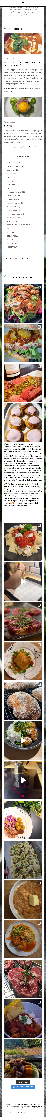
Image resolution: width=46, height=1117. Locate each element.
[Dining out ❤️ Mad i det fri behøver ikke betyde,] (23, 1058)
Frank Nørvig (35, 1104)
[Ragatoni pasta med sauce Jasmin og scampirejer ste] (23, 462)
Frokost (10, 188)
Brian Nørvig (23, 1104)
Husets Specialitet (14, 192)
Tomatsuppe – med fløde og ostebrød (22, 64)
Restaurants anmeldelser (17, 225)
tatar (8, 126)
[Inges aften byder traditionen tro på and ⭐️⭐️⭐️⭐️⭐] (23, 820)
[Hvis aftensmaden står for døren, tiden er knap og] (23, 303)
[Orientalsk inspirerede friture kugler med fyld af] (23, 939)
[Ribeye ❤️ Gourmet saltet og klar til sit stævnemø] (23, 979)
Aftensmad (7, 88)
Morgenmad (12, 210)
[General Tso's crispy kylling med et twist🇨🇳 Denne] (23, 740)
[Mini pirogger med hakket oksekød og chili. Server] (23, 661)
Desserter (11, 170)
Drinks (9, 177)
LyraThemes (31, 1113)
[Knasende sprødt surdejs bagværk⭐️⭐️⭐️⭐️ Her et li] (23, 701)
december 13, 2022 (9, 122)
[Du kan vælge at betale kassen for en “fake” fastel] (23, 422)
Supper (32, 88)
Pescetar (10, 221)
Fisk (8, 181)
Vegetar (36, 88)
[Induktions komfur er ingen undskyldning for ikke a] (23, 780)
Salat (9, 229)
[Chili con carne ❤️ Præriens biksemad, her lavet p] (23, 1018)
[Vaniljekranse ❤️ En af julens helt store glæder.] (23, 581)
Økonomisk (25, 88)
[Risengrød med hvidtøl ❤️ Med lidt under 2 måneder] (23, 899)
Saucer (10, 232)
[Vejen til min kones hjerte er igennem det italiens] (23, 542)
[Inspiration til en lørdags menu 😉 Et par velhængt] (23, 621)
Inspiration (18, 147)
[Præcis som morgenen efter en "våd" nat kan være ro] (23, 343)
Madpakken (11, 207)
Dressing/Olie (12, 174)
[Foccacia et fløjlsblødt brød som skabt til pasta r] (23, 860)
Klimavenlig (18, 88)
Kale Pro (21, 1113)
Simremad (11, 236)
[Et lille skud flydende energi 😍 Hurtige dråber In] (23, 502)
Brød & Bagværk (13, 166)
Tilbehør (24, 147)
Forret (12, 88)
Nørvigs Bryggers (14, 214)
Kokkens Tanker (13, 203)
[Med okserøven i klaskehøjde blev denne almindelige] (23, 383)
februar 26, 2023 (9, 58)
